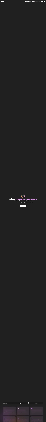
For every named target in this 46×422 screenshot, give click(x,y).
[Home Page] (2, 2)
